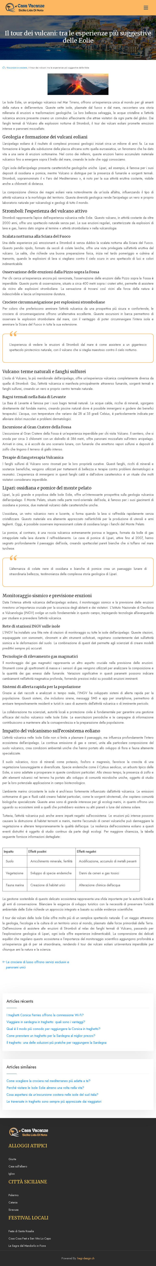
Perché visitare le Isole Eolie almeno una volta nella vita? (45, 1087)
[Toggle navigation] (145, 8)
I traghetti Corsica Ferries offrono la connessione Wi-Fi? (45, 1015)
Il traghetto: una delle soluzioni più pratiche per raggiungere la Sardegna (56, 1042)
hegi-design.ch (85, 1258)
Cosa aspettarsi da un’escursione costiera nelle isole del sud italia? (52, 1094)
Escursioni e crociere (17, 67)
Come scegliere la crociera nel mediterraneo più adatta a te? (48, 1081)
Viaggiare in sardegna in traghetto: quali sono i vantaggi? (45, 1022)
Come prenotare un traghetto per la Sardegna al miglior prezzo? (50, 1035)
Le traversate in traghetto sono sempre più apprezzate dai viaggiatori (53, 1101)
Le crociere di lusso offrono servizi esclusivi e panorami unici (37, 965)
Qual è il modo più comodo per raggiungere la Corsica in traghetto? (53, 1029)
